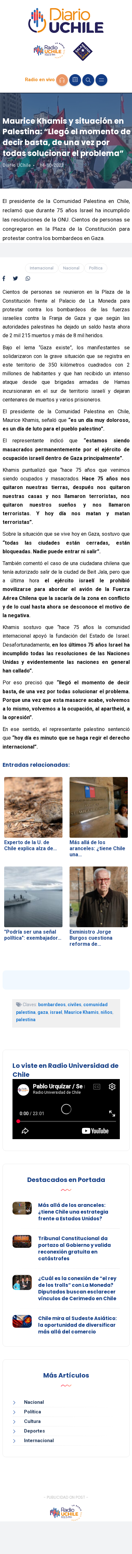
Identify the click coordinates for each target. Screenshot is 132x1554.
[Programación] (75, 80)
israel (56, 1012)
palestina (26, 1019)
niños (106, 1012)
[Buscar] (88, 80)
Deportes (34, 1431)
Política (96, 268)
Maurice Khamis (81, 1012)
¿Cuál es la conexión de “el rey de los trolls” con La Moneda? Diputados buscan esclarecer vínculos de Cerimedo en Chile (77, 1288)
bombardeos (52, 1004)
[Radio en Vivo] (62, 80)
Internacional (42, 268)
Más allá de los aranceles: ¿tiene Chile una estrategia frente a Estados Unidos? (73, 1212)
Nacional (71, 268)
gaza (42, 1012)
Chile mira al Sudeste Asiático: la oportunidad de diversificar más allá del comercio (77, 1325)
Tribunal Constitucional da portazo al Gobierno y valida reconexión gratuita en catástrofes (74, 1248)
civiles (74, 1004)
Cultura (32, 1421)
